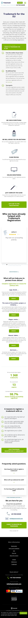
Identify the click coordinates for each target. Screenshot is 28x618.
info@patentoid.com (16, 518)
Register (20, 2)
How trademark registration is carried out (14, 450)
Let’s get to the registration (14, 204)
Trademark (14, 564)
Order (13, 298)
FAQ (14, 551)
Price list (14, 553)
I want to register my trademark (14, 525)
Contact (14, 559)
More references (13, 271)
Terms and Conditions (14, 548)
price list (10, 82)
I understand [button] (23, 613)
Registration (14, 546)
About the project (14, 555)
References (14, 562)
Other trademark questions (13, 497)
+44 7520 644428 (20, 5)
